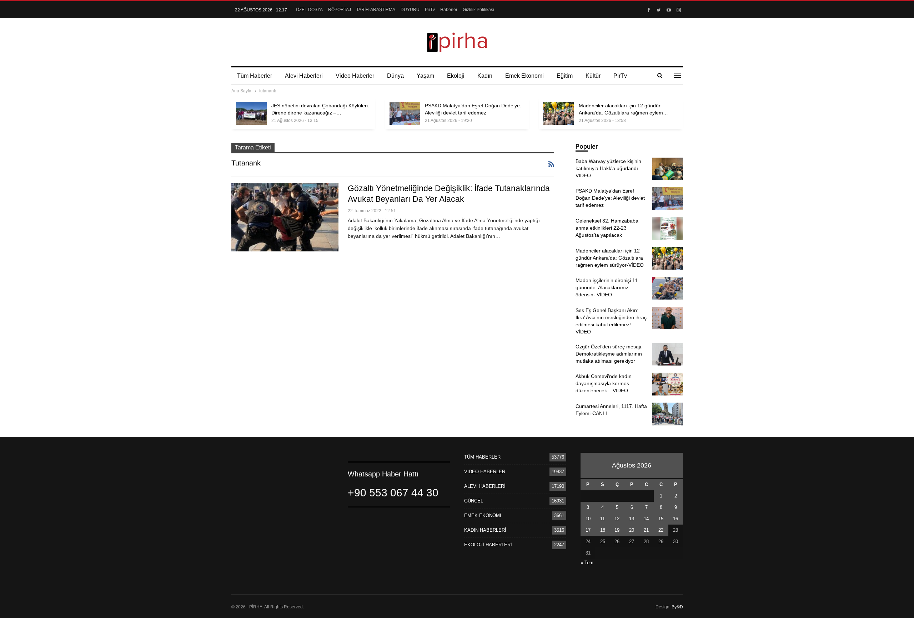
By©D (677, 606)
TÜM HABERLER (482, 457)
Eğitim (565, 76)
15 (660, 518)
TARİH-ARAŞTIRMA (375, 9)
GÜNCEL (473, 501)
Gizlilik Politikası (478, 9)
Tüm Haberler (254, 76)
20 (631, 530)
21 (646, 530)
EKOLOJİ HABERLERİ (488, 544)
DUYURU (410, 9)
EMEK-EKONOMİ (482, 515)
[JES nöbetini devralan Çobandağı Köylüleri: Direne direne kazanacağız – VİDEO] (251, 113)
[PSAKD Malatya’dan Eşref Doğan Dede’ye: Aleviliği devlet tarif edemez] (405, 113)
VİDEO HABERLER (484, 471)
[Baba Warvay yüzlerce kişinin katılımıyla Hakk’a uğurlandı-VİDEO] (667, 169)
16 (675, 518)
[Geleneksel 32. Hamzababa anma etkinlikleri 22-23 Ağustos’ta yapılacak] (667, 228)
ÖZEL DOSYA (309, 9)
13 (631, 518)
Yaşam (425, 76)
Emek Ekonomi (524, 76)
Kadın (484, 76)
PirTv (430, 9)
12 (616, 518)
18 (602, 530)
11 (602, 518)
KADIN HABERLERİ (485, 530)
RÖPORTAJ (339, 9)
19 (616, 530)
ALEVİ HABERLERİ (485, 486)
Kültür (593, 76)
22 (660, 530)
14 (646, 518)
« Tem (587, 562)
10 (588, 518)
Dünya (395, 76)
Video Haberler (355, 76)
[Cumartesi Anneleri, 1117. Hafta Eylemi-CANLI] (667, 414)
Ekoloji (455, 76)
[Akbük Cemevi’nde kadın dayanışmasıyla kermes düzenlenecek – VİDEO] (667, 384)
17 (588, 530)
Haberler (448, 9)
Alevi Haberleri (304, 76)
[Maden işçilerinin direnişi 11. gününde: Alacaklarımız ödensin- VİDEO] (667, 288)
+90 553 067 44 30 (393, 493)
